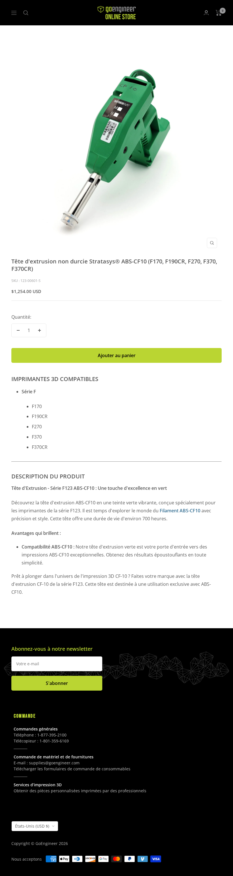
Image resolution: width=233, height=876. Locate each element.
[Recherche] (25, 12)
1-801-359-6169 (54, 741)
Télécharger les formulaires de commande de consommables (72, 768)
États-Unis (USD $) (32, 826)
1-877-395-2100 (51, 735)
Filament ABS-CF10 (180, 510)
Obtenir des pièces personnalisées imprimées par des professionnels (80, 790)
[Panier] (219, 13)
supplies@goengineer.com (54, 763)
